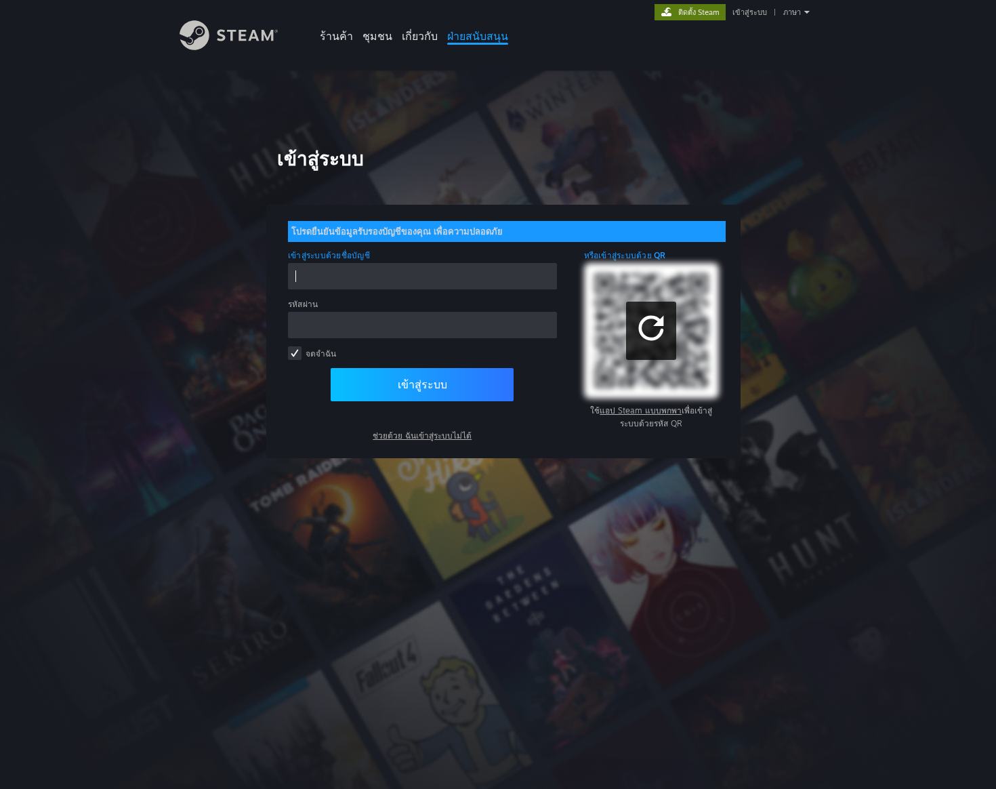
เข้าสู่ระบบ (749, 12)
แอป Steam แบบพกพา (641, 410)
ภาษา (792, 12)
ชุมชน (377, 36)
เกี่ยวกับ (420, 36)
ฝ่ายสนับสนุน (477, 36)
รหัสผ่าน (303, 304)
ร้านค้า (336, 36)
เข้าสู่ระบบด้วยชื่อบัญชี (329, 255)
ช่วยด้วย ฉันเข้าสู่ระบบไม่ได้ (422, 435)
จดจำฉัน (321, 353)
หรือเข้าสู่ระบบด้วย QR (625, 255)
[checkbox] (295, 353)
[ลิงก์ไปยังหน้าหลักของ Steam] (229, 46)
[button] (651, 330)
